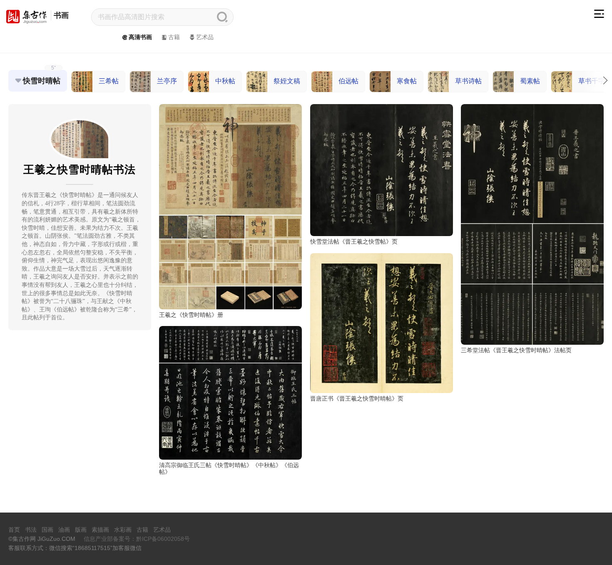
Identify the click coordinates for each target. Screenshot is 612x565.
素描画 (100, 529)
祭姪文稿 (287, 81)
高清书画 (140, 37)
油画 (64, 529)
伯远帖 (348, 81)
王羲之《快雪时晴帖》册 (191, 314)
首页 (14, 529)
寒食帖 (407, 81)
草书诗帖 (468, 81)
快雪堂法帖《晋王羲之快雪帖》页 (354, 241)
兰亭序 (167, 81)
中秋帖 (225, 81)
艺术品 (205, 37)
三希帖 (109, 81)
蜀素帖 (530, 81)
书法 (31, 529)
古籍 (174, 37)
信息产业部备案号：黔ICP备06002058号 (137, 538)
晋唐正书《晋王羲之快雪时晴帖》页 (356, 398)
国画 (47, 529)
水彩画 (123, 529)
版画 (81, 529)
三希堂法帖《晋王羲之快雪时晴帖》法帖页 (516, 350)
